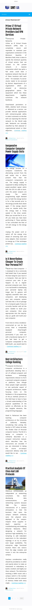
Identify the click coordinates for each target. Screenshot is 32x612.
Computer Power (9, 253)
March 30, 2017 (20, 351)
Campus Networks (9, 589)
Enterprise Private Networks (11, 139)
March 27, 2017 (20, 588)
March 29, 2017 (20, 460)
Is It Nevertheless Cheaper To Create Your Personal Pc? (14, 261)
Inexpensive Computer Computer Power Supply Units (15, 148)
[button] (16, 1)
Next (21, 598)
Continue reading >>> (14, 346)
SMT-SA (14, 609)
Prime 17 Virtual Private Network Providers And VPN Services (14, 30)
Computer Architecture (10, 462)
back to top (19, 609)
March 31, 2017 (20, 138)
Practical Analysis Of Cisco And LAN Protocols (15, 471)
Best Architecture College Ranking (14, 361)
